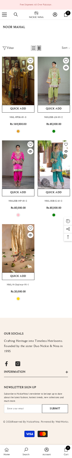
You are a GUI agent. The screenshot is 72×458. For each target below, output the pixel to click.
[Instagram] (18, 364)
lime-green (54, 131)
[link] (26, 451)
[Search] (15, 14)
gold (18, 299)
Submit (55, 408)
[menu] (4, 14)
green (54, 215)
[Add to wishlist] (30, 61)
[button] (33, 48)
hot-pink (18, 215)
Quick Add (18, 108)
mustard (18, 131)
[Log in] (55, 14)
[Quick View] (30, 68)
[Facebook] (6, 364)
